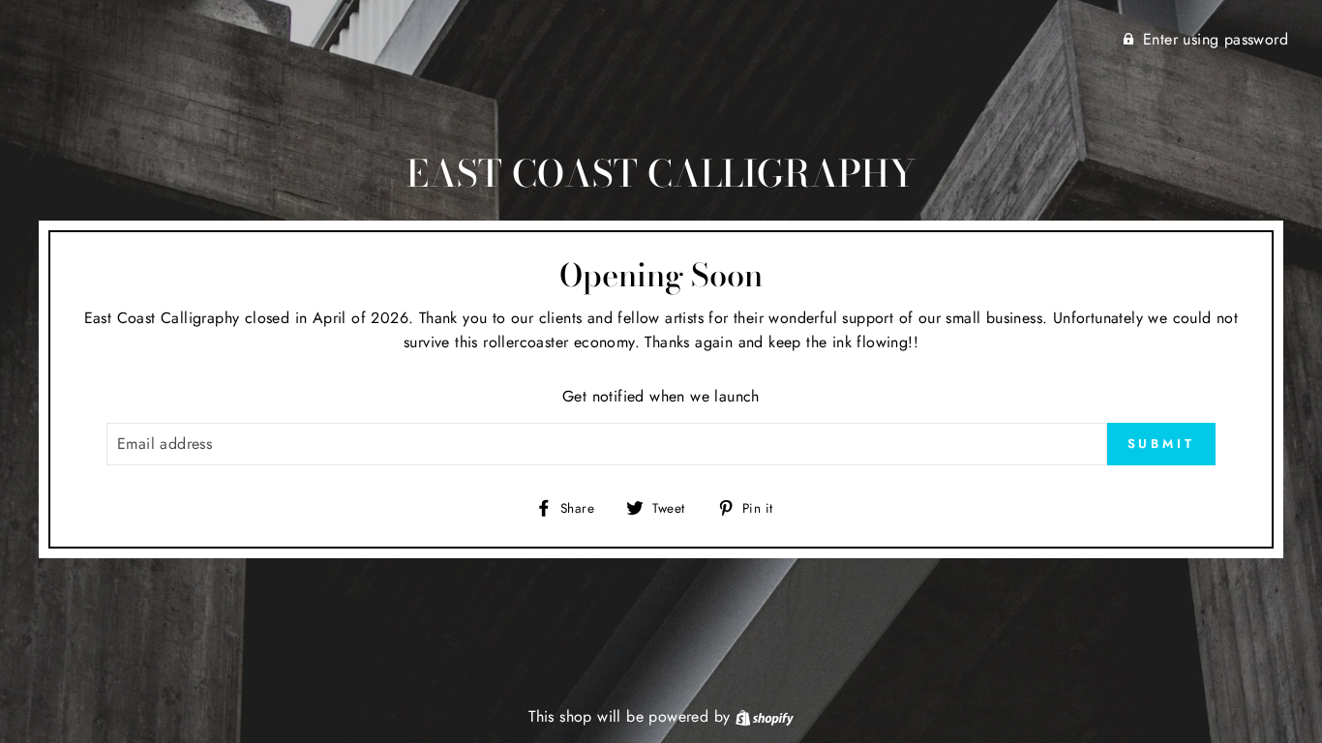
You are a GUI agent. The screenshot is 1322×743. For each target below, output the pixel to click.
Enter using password (1215, 39)
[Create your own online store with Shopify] (765, 716)
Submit (1161, 443)
